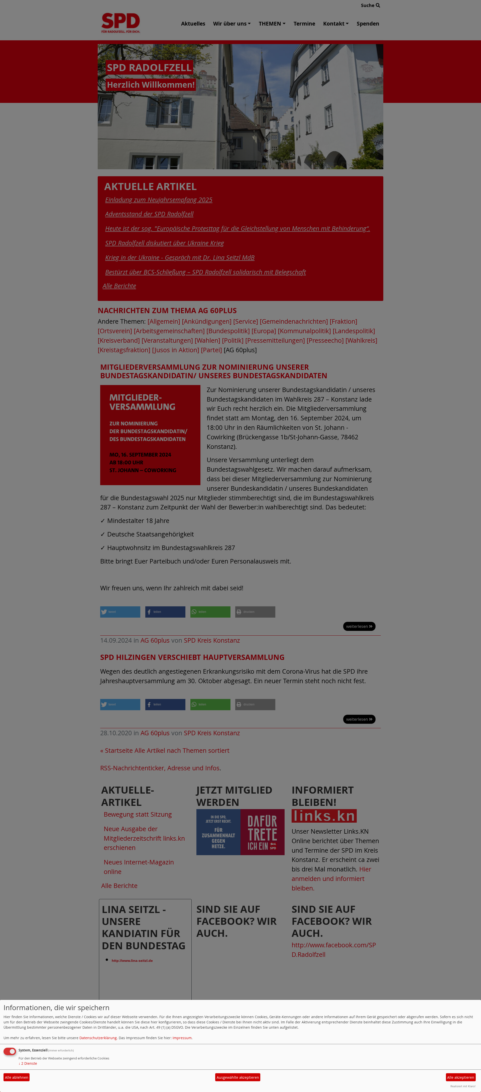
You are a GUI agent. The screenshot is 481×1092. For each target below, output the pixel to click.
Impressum (182, 1037)
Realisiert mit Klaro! (462, 1086)
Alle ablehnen (16, 1077)
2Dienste (28, 1063)
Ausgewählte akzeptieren (238, 1077)
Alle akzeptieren (460, 1077)
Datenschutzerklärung (98, 1037)
